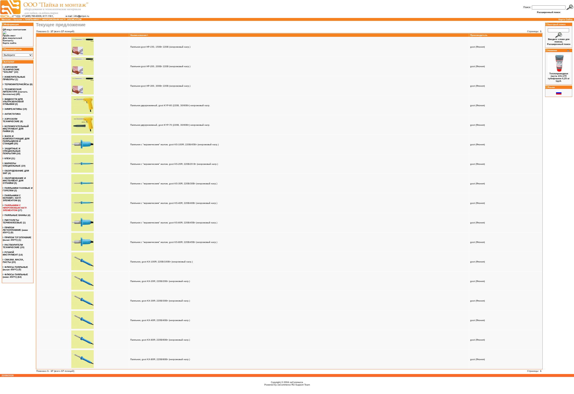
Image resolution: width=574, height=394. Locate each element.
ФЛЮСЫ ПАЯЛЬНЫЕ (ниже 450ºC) (15, 275)
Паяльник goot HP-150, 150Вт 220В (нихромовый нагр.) (160, 47)
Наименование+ (139, 35)
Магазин (6, 19)
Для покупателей (12, 38)
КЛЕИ (7, 158)
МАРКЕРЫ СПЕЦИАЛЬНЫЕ (12, 164)
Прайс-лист (9, 35)
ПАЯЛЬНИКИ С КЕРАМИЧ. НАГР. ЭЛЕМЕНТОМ (12, 198)
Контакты (8, 40)
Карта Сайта (565, 19)
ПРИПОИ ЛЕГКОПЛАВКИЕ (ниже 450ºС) (15, 230)
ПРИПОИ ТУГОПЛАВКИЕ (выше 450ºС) (17, 238)
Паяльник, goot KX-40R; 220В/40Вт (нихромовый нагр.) (160, 320)
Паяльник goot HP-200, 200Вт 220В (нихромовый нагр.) (160, 66)
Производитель (478, 35)
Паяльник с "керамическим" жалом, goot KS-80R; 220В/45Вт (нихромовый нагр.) (173, 242)
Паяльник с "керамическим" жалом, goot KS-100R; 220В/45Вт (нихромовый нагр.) (174, 144)
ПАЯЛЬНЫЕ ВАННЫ (15, 215)
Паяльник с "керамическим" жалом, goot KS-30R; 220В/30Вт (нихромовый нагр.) (173, 183)
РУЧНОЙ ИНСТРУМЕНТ (10, 253)
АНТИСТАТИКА (12, 114)
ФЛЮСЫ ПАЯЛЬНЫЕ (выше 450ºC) (15, 268)
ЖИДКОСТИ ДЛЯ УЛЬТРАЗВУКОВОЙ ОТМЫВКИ (13, 101)
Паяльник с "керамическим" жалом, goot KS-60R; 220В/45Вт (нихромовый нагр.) (173, 222)
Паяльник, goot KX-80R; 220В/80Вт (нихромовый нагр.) (160, 359)
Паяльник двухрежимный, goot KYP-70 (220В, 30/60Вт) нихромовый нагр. (170, 125)
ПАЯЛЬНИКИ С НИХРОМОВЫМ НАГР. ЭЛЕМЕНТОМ (53, 19)
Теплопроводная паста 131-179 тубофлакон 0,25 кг (559, 76)
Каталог (17, 19)
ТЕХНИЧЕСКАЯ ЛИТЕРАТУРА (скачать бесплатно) (15, 91)
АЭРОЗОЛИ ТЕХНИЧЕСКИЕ (11, 120)
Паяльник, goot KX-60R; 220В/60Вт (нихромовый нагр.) (160, 340)
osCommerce (296, 382)
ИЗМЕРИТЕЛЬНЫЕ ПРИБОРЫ (14, 78)
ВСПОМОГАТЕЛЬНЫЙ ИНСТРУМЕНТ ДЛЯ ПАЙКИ (16, 128)
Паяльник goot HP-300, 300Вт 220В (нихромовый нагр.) (160, 86)
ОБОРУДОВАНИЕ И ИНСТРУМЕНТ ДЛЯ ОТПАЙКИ (14, 180)
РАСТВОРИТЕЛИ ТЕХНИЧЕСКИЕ (13, 246)
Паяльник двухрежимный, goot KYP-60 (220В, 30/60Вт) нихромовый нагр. (170, 105)
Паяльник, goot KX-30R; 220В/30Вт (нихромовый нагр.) (160, 300)
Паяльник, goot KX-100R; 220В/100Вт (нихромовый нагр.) (161, 261)
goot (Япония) (477, 47)
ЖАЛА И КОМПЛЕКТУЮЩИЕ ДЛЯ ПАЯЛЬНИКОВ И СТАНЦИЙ (16, 140)
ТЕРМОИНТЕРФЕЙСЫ (16, 84)
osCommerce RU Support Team (293, 384)
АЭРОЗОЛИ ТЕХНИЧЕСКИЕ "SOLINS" (11, 69)
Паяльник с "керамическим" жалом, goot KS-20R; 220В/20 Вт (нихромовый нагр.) (174, 164)
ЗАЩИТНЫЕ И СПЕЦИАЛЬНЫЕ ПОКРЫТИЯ (12, 151)
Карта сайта (9, 43)
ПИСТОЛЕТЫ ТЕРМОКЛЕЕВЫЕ (12, 221)
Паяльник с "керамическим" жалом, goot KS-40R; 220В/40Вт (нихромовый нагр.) (173, 203)
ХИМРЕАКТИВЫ (13, 109)
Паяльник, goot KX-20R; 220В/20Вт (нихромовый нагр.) (160, 281)
